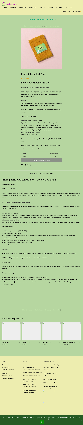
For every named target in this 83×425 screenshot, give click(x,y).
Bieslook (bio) (26, 342)
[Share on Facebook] (25, 165)
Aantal (24, 156)
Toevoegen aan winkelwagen (41, 160)
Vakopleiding (32, 7)
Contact (67, 7)
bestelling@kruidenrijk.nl (35, 372)
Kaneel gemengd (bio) (68, 342)
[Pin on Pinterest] (30, 165)
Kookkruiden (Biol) (56, 310)
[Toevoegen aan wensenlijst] (22, 165)
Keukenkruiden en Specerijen (36, 26)
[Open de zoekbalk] (71, 8)
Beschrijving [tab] (33, 173)
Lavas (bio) (5, 342)
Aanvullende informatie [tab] (46, 173)
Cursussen (42, 7)
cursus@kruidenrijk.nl (29, 367)
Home (5, 7)
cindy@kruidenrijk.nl (34, 369)
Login (64, 11)
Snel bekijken (5, 344)
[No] (81, 420)
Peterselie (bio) (46, 342)
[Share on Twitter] (28, 165)
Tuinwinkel (50, 7)
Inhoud (24, 153)
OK (42, 422)
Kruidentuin (59, 7)
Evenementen (22, 7)
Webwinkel (13, 7)
